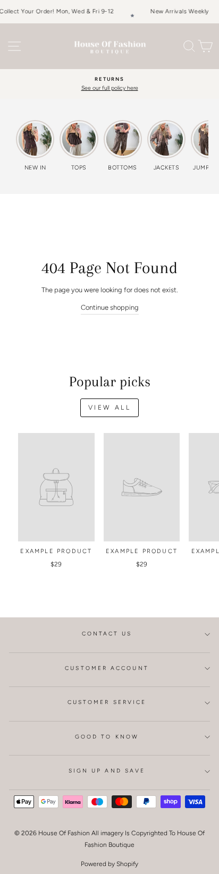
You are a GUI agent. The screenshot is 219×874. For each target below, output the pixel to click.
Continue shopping (110, 307)
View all (109, 407)
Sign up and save (107, 770)
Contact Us (107, 633)
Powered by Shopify (109, 864)
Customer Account (106, 668)
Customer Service (107, 702)
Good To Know (107, 736)
